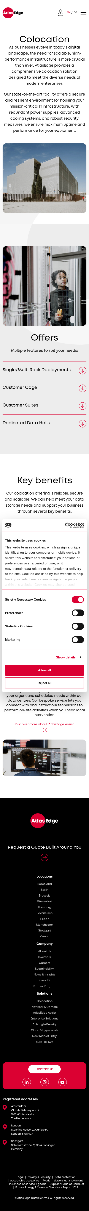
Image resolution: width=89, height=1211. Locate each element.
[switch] (78, 612)
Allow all (44, 670)
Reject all (44, 683)
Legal (20, 1177)
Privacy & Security (39, 1177)
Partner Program (44, 986)
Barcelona (44, 884)
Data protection (65, 1177)
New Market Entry (44, 1036)
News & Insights (45, 975)
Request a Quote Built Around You (44, 847)
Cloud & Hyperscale (44, 1030)
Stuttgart (44, 931)
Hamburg (44, 907)
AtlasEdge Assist (44, 1013)
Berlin (44, 890)
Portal (60, 12)
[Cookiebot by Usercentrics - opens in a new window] (65, 525)
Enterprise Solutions (44, 1019)
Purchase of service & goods (27, 1184)
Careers (44, 963)
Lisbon (44, 919)
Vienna (44, 936)
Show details (66, 657)
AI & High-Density (45, 1024)
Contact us (44, 1069)
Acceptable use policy (24, 1181)
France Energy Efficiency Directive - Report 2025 (46, 1187)
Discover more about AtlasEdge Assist (44, 724)
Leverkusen (44, 913)
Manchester (44, 925)
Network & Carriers (45, 1007)
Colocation (44, 1001)
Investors (44, 957)
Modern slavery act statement (63, 1181)
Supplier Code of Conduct (67, 1184)
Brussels (44, 896)
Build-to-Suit (44, 1042)
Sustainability (44, 969)
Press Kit (44, 980)
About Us (44, 951)
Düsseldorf (44, 901)
